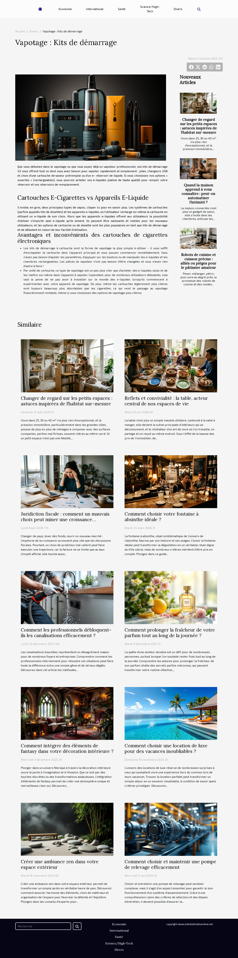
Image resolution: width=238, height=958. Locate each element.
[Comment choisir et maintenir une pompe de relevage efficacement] (171, 829)
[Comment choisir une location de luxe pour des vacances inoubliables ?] (171, 713)
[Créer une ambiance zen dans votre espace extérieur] (67, 829)
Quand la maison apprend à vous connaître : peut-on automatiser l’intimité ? (198, 193)
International (94, 9)
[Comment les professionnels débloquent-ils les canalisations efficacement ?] (67, 597)
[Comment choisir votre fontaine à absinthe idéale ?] (171, 481)
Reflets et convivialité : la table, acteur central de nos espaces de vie (166, 401)
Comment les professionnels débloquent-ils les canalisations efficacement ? (66, 632)
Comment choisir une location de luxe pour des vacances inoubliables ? (166, 748)
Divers (178, 9)
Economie (65, 9)
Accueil (20, 31)
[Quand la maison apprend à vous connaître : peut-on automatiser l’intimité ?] (198, 168)
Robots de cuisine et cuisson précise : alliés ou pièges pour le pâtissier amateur (198, 261)
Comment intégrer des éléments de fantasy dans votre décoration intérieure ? (67, 748)
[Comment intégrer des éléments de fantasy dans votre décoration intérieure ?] (67, 713)
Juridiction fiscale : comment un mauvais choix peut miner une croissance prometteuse (65, 519)
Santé (122, 9)
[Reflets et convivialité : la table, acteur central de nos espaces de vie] (171, 365)
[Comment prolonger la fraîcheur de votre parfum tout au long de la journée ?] (171, 597)
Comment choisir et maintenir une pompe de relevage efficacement (170, 864)
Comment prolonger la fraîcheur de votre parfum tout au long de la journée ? (170, 632)
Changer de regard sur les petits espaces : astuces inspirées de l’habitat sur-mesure (198, 126)
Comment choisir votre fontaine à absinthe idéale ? (162, 516)
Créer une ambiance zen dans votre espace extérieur (60, 864)
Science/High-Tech (150, 9)
